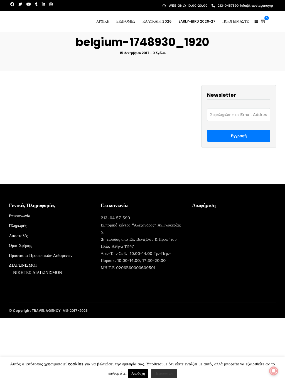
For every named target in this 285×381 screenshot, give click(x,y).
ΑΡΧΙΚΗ (102, 21)
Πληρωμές (17, 225)
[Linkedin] (43, 4)
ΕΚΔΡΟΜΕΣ (126, 21)
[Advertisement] (234, 247)
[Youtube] (28, 4)
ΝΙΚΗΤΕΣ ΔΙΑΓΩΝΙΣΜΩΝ (37, 272)
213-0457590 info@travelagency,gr (245, 6)
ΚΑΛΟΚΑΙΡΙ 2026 (156, 21)
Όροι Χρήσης (20, 245)
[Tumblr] (36, 4)
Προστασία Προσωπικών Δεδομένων (40, 255)
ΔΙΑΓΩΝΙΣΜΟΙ (23, 265)
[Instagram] (51, 4)
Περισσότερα (163, 373)
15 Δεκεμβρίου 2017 (134, 52)
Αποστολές (18, 235)
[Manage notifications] (273, 370)
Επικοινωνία (19, 215)
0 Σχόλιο (159, 52)
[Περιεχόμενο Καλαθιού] (263, 21)
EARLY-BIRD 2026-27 (196, 21)
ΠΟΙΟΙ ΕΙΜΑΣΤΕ (235, 21)
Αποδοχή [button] (138, 373)
